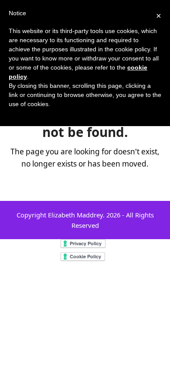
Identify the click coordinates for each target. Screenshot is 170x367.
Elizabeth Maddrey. (76, 214)
